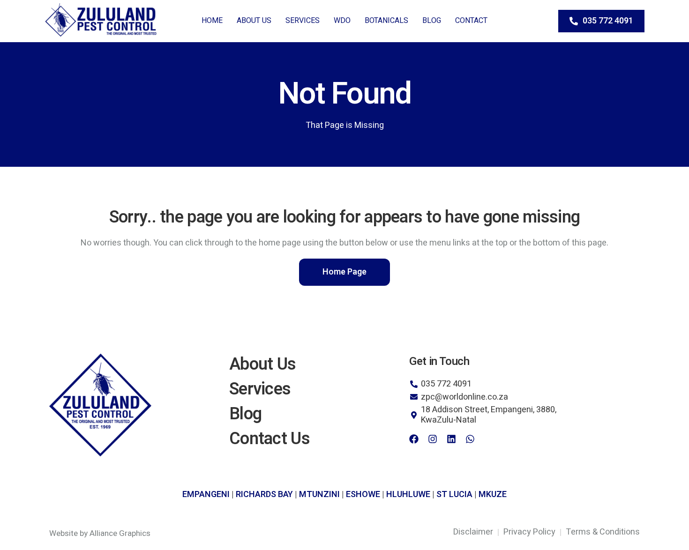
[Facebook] (414, 439)
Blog (431, 20)
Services (302, 20)
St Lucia (454, 494)
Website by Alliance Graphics (99, 533)
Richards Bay (264, 494)
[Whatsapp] (470, 439)
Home (212, 20)
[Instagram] (432, 439)
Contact (471, 20)
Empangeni (206, 494)
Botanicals (386, 20)
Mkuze (493, 494)
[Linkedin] (451, 439)
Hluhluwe (408, 494)
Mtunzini (319, 494)
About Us (254, 20)
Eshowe (363, 494)
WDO (342, 20)
